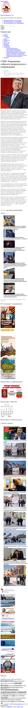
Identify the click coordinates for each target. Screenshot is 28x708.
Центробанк (13, 697)
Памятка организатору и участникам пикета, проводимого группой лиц (16, 53)
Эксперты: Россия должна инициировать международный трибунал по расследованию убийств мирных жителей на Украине (15, 280)
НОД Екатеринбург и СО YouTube (12, 20)
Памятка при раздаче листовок (14, 56)
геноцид (6, 299)
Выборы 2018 (16, 681)
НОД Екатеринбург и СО (7, 15)
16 (8, 411)
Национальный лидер (6, 693)
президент (18, 699)
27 (3, 414)
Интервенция (11, 299)
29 (6, 414)
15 (6, 411)
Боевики (12, 679)
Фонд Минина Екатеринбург (14, 51)
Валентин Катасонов (17, 679)
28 (5, 414)
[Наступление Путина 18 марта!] (15, 439)
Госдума (2, 683)
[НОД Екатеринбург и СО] (2, 704)
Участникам (7, 46)
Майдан (17, 687)
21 (5, 413)
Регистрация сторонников (13, 49)
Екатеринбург (18, 685)
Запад (24, 685)
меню (2, 28)
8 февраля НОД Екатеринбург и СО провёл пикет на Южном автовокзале (15, 493)
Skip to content (4, 1)
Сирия (17, 695)
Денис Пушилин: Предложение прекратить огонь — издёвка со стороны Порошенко (15, 239)
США (23, 299)
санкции (9, 701)
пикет (13, 699)
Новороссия (21, 693)
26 (1, 414)
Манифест (6, 44)
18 (12, 411)
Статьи (5, 41)
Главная (6, 34)
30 (8, 414)
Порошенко (19, 299)
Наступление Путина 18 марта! (12, 426)
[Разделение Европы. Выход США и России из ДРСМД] (15, 560)
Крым (13, 687)
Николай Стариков (16, 693)
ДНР (5, 683)
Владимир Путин (7, 681)
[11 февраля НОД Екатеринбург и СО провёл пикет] (15, 475)
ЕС (7, 683)
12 (1, 411)
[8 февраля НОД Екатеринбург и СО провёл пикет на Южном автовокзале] (15, 508)
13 (3, 411)
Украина (3, 300)
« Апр (2, 416)
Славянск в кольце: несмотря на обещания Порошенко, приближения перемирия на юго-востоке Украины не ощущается (14, 249)
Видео (8, 37)
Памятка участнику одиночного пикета (17, 55)
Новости (6, 36)
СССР (9, 695)
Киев (10, 687)
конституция (8, 699)
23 (8, 413)
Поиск (2, 27)
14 (5, 411)
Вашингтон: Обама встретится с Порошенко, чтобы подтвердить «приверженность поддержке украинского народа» (15, 265)
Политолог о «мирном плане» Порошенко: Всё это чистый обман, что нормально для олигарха (15, 227)
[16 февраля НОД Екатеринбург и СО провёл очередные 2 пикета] (15, 526)
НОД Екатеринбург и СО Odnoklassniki (14, 23)
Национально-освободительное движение (13, 690)
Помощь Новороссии (12, 48)
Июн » (9, 416)
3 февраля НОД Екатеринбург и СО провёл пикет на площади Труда (15, 528)
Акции (5, 38)
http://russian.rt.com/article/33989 (14, 210)
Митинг (21, 687)
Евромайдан (11, 685)
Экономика (18, 697)
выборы (23, 698)
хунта (15, 701)
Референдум (7, 40)
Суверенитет (21, 695)
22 (6, 413)
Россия (5, 695)
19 (1, 413)
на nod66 (6, 70)
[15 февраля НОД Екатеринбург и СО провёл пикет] (15, 457)
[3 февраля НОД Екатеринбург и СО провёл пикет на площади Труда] (15, 544)
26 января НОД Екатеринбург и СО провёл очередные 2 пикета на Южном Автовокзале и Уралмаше (15, 563)
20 (3, 413)
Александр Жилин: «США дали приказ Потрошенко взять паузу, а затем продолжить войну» (15, 295)
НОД (3, 689)
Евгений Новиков (11, 683)
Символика (6, 45)
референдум (4, 701)
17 (10, 411)
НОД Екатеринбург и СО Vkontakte (13, 21)
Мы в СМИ (6, 42)
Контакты (6, 57)
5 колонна (3, 679)
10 (10, 409)
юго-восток (20, 701)
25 (12, 413)
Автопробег (8, 679)
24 (10, 413)
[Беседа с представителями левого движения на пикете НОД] (15, 490)
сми (12, 701)
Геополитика (22, 681)
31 (10, 414)
